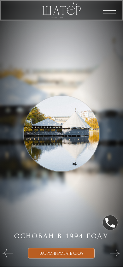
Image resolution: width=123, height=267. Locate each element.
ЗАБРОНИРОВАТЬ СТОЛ (61, 253)
